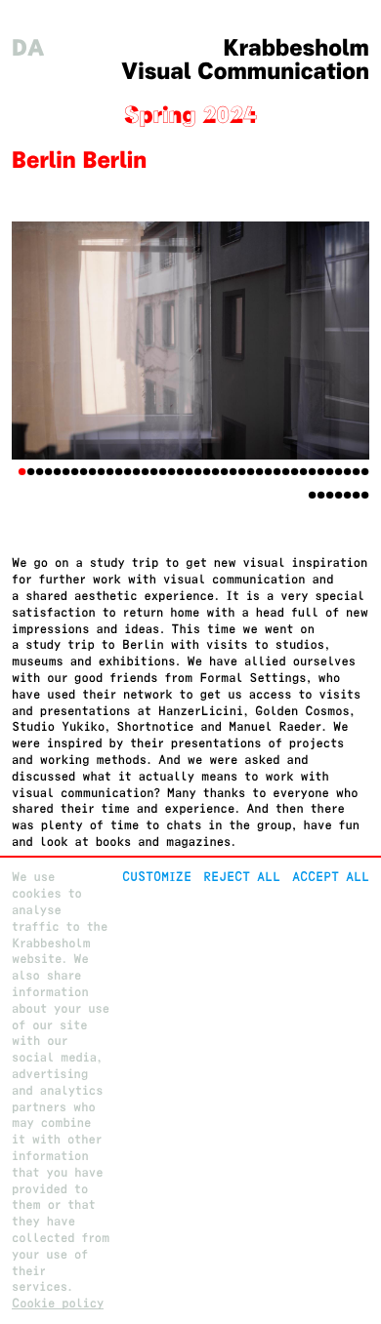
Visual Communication (245, 72)
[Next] (342, 340)
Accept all (330, 876)
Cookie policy (58, 1303)
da (28, 48)
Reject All (241, 876)
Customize (156, 876)
